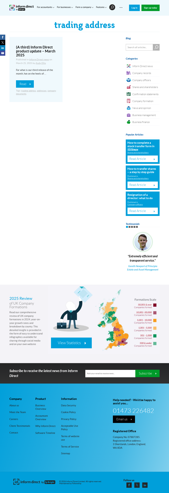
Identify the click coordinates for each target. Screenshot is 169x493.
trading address (28, 91)
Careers (13, 419)
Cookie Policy (68, 412)
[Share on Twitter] (2, 42)
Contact (13, 432)
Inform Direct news (39, 59)
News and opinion (141, 108)
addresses (42, 91)
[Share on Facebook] (2, 37)
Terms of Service (70, 446)
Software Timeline (45, 433)
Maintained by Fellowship (70, 483)
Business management (144, 115)
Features (100, 7)
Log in (134, 8)
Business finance (141, 122)
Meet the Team (17, 412)
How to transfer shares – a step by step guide (141, 170)
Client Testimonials (19, 425)
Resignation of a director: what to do (140, 196)
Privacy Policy (68, 419)
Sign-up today (150, 8)
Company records (141, 73)
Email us (121, 419)
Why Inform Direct (45, 426)
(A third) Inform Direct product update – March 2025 (35, 51)
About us (14, 405)
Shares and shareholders (145, 87)
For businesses (64, 7)
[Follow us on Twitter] (137, 485)
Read (22, 84)
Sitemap (65, 453)
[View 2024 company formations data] (104, 325)
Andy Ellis (41, 63)
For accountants (45, 7)
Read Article (137, 159)
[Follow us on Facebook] (129, 485)
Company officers (141, 80)
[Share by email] (2, 53)
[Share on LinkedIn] (2, 47)
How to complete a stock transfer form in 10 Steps (140, 146)
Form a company (84, 7)
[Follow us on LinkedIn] (145, 485)
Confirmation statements (145, 94)
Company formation (142, 101)
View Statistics (69, 343)
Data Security (68, 405)
